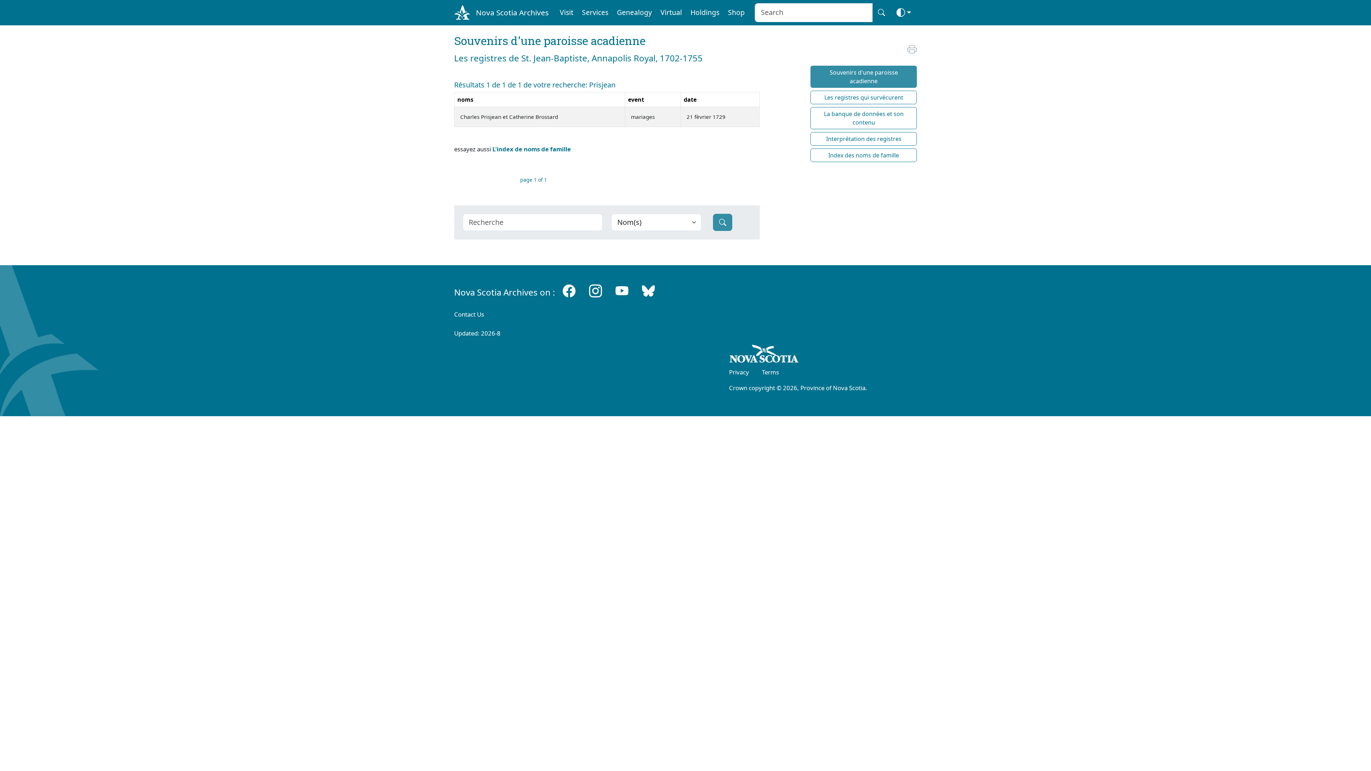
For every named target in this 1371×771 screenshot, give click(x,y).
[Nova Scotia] (764, 355)
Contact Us (469, 314)
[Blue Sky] (648, 290)
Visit (566, 12)
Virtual (671, 12)
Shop (736, 12)
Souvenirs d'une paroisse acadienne (864, 77)
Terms (770, 372)
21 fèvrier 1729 (706, 116)
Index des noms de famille (863, 155)
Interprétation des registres (864, 139)
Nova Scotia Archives (512, 12)
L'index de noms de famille (531, 149)
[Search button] (881, 12)
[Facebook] (569, 290)
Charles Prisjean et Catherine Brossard (509, 116)
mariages (643, 116)
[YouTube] (622, 290)
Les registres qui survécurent (863, 97)
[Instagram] (595, 290)
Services (595, 12)
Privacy (739, 372)
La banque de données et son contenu (864, 118)
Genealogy (634, 12)
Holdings (704, 12)
